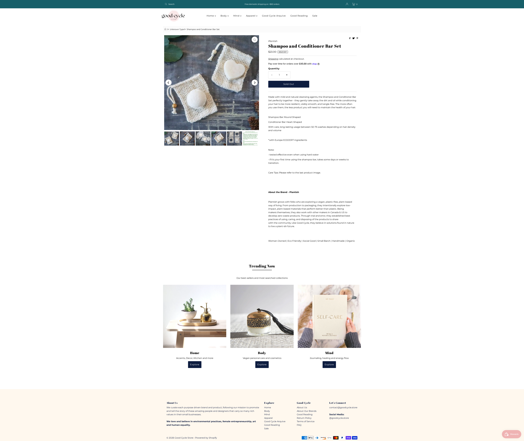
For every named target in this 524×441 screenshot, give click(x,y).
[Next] (255, 83)
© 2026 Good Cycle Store (179, 437)
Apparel (251, 15)
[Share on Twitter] (353, 38)
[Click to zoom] (255, 40)
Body (224, 15)
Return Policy (304, 418)
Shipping (273, 59)
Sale (314, 15)
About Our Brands (306, 411)
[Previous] (169, 83)
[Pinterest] (266, 395)
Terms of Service (306, 421)
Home (211, 15)
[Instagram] (262, 395)
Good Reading (299, 15)
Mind (236, 15)
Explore (194, 364)
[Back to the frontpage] (165, 29)
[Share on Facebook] (350, 38)
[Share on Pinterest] (357, 38)
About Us (302, 407)
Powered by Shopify (206, 437)
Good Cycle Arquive (274, 15)
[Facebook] (257, 395)
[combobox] (196, 4)
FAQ (299, 425)
